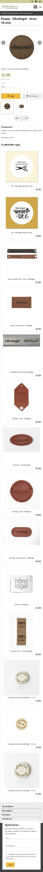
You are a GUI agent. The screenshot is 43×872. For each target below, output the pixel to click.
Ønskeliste (33, 96)
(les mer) (16, 859)
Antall (3, 87)
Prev (5, 42)
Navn (7, 838)
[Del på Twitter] (16, 118)
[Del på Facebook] (21, 118)
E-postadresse (10, 846)
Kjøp (12, 96)
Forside (3, 13)
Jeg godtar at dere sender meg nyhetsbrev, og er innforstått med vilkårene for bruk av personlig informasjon (21, 856)
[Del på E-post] (26, 118)
